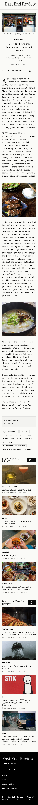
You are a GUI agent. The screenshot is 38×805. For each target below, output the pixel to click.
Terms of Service (30, 798)
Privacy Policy (20, 798)
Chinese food (8, 435)
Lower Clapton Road (24, 438)
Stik (3, 697)
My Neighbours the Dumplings (14, 446)
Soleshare (28, 449)
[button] (10, 776)
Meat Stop (6, 552)
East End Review (20, 64)
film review (6, 663)
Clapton (19, 435)
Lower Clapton (8, 438)
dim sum (28, 435)
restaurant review (9, 487)
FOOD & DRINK (19, 39)
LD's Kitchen (7, 584)
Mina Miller (7, 442)
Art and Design (8, 629)
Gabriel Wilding (10, 493)
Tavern (4, 518)
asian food (24, 431)
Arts (4, 733)
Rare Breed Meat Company (12, 449)
